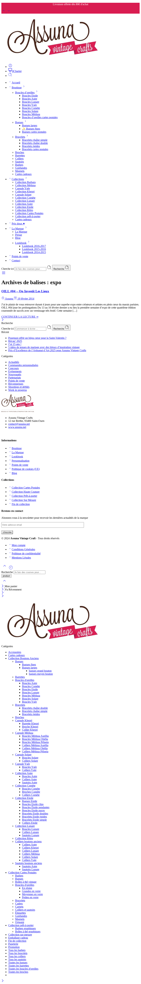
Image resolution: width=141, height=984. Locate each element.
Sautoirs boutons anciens (28, 863)
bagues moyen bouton (41, 673)
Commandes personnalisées (23, 365)
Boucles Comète (31, 108)
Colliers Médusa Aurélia (35, 745)
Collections (18, 179)
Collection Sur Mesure (24, 500)
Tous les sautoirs (17, 959)
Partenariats (14, 377)
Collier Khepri (30, 729)
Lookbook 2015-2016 (34, 249)
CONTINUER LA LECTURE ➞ (19, 316)
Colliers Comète (31, 794)
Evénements (14, 371)
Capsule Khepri (23, 720)
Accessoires (14, 652)
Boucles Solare (30, 111)
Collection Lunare (25, 200)
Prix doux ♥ (18, 223)
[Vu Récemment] (11, 568)
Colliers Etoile (29, 822)
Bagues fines (29, 664)
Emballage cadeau (18, 937)
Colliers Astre (29, 779)
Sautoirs (19, 161)
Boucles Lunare (30, 101)
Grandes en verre (31, 891)
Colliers (19, 158)
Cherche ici (7, 268)
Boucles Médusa (31, 114)
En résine (27, 888)
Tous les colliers (17, 956)
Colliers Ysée (29, 770)
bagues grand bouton (40, 670)
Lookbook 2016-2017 (34, 246)
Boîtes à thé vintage (25, 881)
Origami (19, 922)
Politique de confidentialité (26, 553)
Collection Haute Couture (26, 491)
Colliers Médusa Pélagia (35, 751)
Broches (19, 152)
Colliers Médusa (31, 853)
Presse (18, 234)
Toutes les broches (18, 971)
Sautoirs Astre (29, 782)
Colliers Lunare (30, 832)
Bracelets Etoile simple (34, 819)
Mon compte (18, 545)
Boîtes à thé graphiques (27, 931)
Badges (19, 164)
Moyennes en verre (32, 894)
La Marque (18, 228)
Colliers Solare (30, 760)
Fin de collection (21, 504)
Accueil (16, 82)
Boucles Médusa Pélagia (35, 742)
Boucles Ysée (29, 104)
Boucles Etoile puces (33, 810)
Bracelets (20, 136)
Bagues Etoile (29, 801)
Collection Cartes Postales (29, 213)
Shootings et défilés (18, 386)
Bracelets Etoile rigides (34, 816)
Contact (16, 260)
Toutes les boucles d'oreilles (23, 968)
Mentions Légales (21, 557)
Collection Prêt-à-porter (24, 495)
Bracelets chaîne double (35, 143)
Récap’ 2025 (15, 341)
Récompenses (15, 383)
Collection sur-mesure (20, 934)
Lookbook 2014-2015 (34, 252)
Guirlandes (21, 167)
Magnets (19, 171)
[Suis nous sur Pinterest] (5, 433)
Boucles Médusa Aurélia (35, 735)
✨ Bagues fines (31, 128)
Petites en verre (30, 897)
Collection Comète (25, 197)
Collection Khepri (25, 191)
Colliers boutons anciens (28, 841)
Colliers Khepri (30, 847)
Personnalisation (20, 460)
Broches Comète (31, 791)
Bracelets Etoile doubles (35, 813)
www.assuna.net (17, 427)
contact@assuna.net (19, 424)
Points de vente (20, 256)
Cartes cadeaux (23, 174)
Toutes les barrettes (18, 965)
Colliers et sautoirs (25, 909)
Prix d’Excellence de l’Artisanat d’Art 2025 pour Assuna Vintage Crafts (47, 350)
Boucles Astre (29, 98)
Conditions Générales (23, 549)
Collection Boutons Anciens (23, 658)
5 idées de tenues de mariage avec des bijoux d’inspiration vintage (44, 347)
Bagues (19, 122)
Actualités (13, 362)
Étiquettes (20, 912)
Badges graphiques (25, 928)
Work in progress (17, 390)
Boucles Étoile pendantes (35, 807)
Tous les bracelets (17, 953)
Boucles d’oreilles (25, 92)
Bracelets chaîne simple (34, 139)
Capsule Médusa (24, 732)
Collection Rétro (24, 210)
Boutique (17, 87)
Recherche (59, 269)
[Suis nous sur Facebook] (2, 433)
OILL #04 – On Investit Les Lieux (25, 291)
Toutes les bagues (17, 962)
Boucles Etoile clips (33, 804)
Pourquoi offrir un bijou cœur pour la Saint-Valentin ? (37, 337)
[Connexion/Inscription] (10, 66)
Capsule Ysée (22, 188)
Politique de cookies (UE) (26, 469)
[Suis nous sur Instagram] (8, 433)
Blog (17, 237)
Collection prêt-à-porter (27, 216)
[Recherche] (10, 75)
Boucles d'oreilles (24, 680)
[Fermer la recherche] (4, 583)
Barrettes (20, 155)
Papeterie (13, 943)
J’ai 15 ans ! (14, 344)
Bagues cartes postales (34, 131)
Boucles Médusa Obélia (35, 739)
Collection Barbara (25, 182)
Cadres (19, 903)
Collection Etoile (24, 207)
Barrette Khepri (30, 723)
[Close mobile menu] (2, 596)
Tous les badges (16, 950)
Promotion (14, 947)
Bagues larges (29, 125)
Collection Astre (24, 203)
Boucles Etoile (30, 95)
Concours (13, 368)
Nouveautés (14, 374)
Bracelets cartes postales (35, 149)
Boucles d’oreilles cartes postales (40, 117)
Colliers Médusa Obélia (35, 748)
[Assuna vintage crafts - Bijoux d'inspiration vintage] (52, 59)
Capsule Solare (23, 194)
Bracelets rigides (31, 146)
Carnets (19, 906)
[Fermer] (2, 320)
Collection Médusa (25, 185)
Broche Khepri (30, 726)
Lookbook (20, 242)
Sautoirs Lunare (30, 835)
